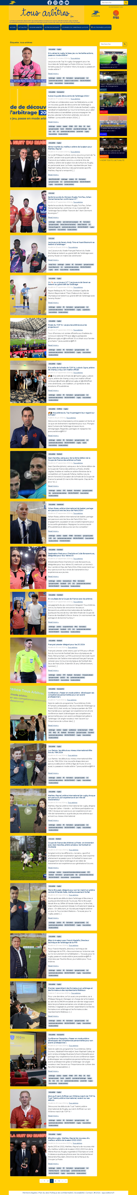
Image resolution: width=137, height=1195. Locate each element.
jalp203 (68, 1078)
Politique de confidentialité (61, 1193)
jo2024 (62, 677)
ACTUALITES (23, 27)
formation (69, 78)
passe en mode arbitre (71, 80)
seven (56, 269)
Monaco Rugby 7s (54, 227)
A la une (51, 193)
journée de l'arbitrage (80, 129)
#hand (103, 134)
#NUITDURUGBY (54, 179)
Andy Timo (52, 264)
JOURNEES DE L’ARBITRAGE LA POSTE (75, 27)
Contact (89, 1193)
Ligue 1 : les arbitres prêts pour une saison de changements (113, 85)
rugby (59, 49)
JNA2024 (69, 129)
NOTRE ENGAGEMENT (52, 27)
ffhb (80, 126)
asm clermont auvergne (70, 222)
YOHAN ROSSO (65, 541)
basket (65, 126)
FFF (76, 126)
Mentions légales (30, 1193)
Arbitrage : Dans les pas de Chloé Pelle (113, 107)
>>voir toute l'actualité (112, 160)
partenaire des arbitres (56, 80)
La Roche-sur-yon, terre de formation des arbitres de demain (113, 152)
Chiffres (59, 409)
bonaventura (67, 581)
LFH (69, 583)
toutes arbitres (69, 83)
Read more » (53, 74)
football (59, 454)
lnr (87, 78)
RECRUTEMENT (85, 80)
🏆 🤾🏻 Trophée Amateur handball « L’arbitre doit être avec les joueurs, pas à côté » (112, 128)
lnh (54, 131)
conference (72, 730)
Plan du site (43, 1193)
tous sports (60, 92)
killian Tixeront (82, 224)
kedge (89, 1078)
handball (60, 549)
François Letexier (88, 675)
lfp (90, 129)
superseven (52, 229)
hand (62, 129)
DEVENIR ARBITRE (35, 27)
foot (88, 126)
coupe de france (68, 626)
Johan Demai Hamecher (68, 224)
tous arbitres (59, 83)
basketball (60, 504)
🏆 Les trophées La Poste (101, 27)
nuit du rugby (65, 1171)
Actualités (52, 49)
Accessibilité (79, 1193)
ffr (63, 78)
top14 (84, 442)
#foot (103, 90)
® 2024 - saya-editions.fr (104, 1193)
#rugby (104, 112)
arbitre (59, 78)
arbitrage (52, 78)
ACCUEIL (13, 27)
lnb (50, 131)
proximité (80, 131)
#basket (104, 156)
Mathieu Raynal (54, 1171)
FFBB (71, 126)
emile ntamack (82, 730)
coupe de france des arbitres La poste (74, 872)
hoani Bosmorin (54, 267)
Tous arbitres (75, 58)
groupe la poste (79, 78)
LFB (50, 538)
